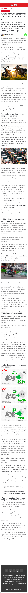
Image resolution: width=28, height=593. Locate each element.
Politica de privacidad (13, 584)
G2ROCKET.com (17, 589)
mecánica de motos (6, 11)
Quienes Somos (6, 583)
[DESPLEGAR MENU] (2, 4)
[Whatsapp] (25, 34)
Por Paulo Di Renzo (9, 34)
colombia (4, 8)
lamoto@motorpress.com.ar (14, 581)
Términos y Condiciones (18, 583)
